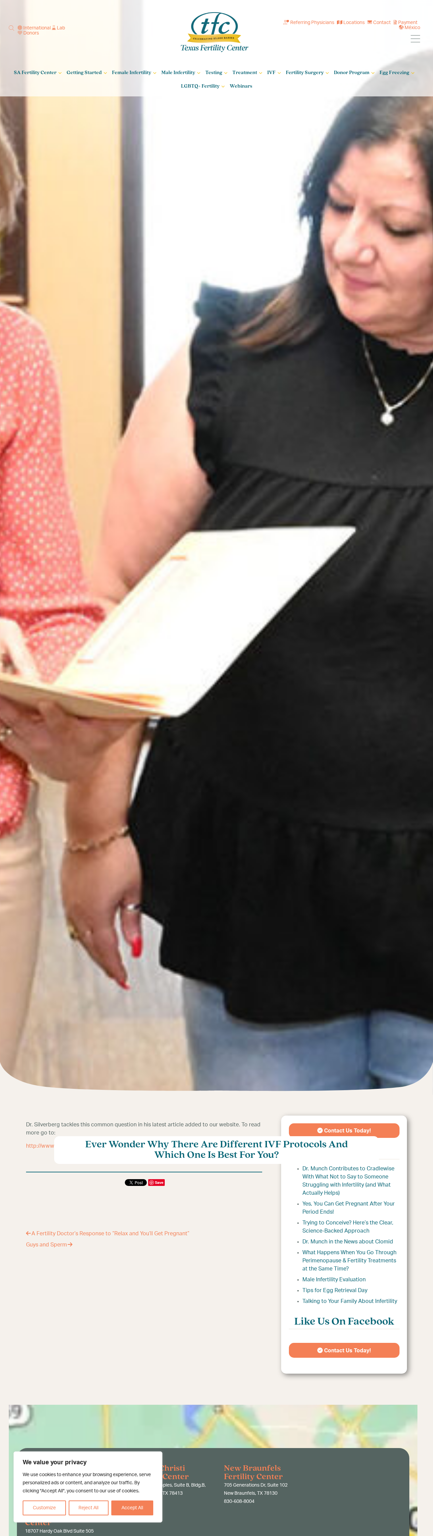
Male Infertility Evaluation (334, 1279)
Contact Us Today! (347, 1350)
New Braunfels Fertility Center (253, 1472)
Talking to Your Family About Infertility (349, 1301)
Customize (44, 1508)
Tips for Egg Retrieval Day (334, 1290)
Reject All (88, 1508)
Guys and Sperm (46, 1244)
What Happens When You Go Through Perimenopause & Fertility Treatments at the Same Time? (349, 1260)
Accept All (132, 1508)
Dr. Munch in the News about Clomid (347, 1241)
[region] (88, 1486)
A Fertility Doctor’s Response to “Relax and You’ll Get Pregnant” (110, 1233)
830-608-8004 (239, 1501)
